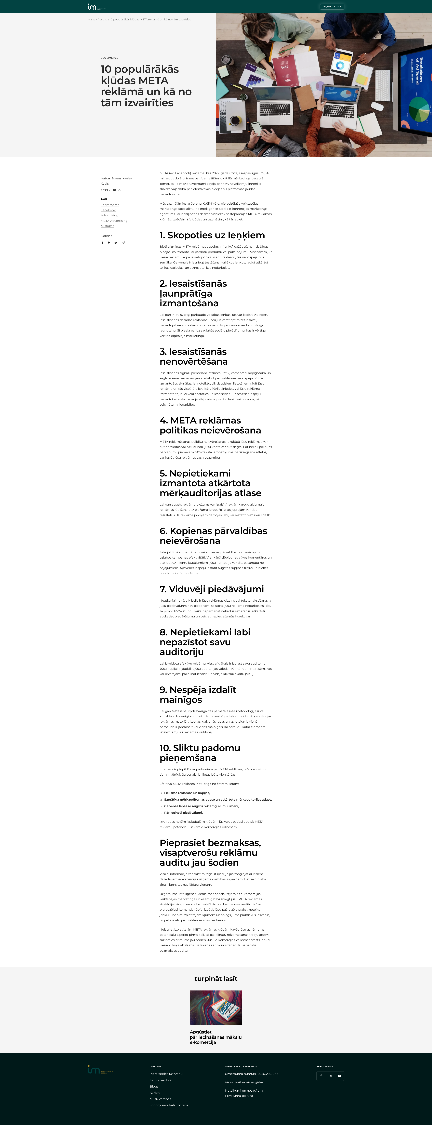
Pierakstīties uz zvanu (166, 1074)
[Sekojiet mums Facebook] (321, 1076)
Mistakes (107, 226)
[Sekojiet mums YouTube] (339, 1076)
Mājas (91, 19)
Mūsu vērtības (160, 1099)
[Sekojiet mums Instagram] (330, 1076)
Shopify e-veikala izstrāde (169, 1105)
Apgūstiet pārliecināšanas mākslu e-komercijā (216, 1037)
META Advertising (114, 221)
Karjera (155, 1093)
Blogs (154, 1086)
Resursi (102, 19)
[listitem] (102, 243)
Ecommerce (109, 58)
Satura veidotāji (161, 1080)
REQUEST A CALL (332, 6)
